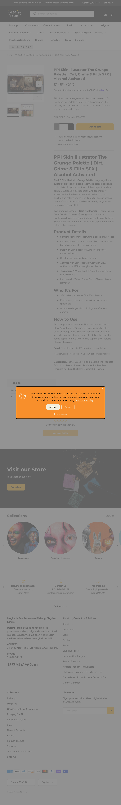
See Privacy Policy (84, 400)
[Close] (102, 388)
